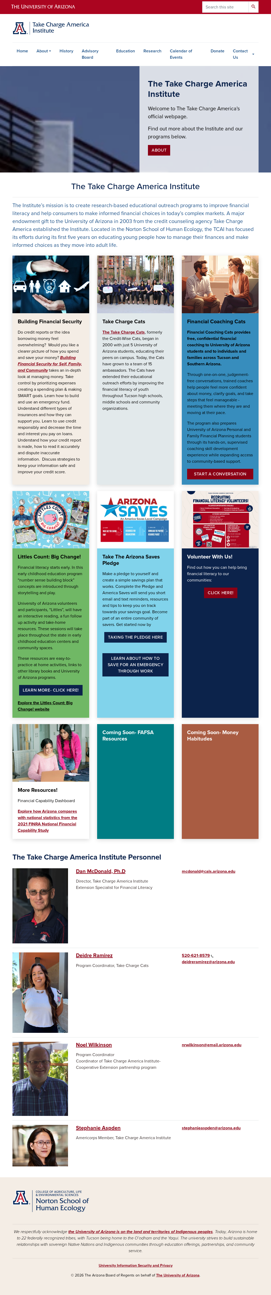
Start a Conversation (220, 474)
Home (22, 51)
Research (152, 51)
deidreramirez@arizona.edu (208, 962)
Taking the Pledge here (135, 637)
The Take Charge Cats (123, 332)
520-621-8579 (196, 955)
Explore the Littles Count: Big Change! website (45, 706)
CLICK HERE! (221, 593)
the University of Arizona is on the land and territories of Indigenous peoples (140, 1231)
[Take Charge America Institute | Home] (50, 28)
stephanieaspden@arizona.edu (211, 1128)
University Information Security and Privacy (136, 1265)
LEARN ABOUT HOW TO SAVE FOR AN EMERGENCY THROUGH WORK (135, 665)
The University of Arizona (178, 1275)
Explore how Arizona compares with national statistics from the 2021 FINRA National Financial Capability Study (47, 821)
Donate (217, 51)
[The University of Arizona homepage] (47, 7)
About (42, 51)
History (66, 51)
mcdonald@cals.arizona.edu (208, 871)
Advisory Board (90, 54)
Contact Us (240, 54)
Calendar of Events (181, 54)
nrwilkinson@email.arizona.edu (211, 1045)
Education (125, 51)
